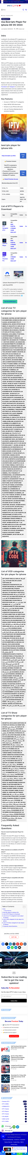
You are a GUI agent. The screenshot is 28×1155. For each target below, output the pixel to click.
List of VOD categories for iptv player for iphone (13, 920)
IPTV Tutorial (5, 1109)
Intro (4, 909)
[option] (14, 960)
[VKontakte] (25, 944)
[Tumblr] (14, 944)
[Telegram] (15, 947)
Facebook (4, 86)
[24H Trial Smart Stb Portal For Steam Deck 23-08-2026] (5, 1049)
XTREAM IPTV (5, 1106)
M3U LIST (13, 232)
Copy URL (14, 937)
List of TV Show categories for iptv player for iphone (13, 923)
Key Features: (8, 910)
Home (3, 15)
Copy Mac (23, 173)
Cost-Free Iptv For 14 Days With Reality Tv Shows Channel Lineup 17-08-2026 (18, 1086)
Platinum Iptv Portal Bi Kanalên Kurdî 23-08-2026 (16, 1)
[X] (6, 944)
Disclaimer (22, 1139)
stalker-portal (5, 1119)
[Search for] (26, 9)
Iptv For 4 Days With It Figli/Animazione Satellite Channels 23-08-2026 (17, 1057)
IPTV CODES (5, 1104)
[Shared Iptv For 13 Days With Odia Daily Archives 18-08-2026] (5, 1078)
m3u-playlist (5, 1116)
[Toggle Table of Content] (23, 906)
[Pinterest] (17, 944)
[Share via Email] (19, 947)
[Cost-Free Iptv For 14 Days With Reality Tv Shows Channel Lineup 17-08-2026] (5, 1088)
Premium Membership (8, 1139)
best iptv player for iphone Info (11, 912)
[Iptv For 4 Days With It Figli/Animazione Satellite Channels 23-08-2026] (5, 1059)
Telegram (12, 86)
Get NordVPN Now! (10, 301)
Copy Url (23, 156)
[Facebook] (3, 944)
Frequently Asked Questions (10, 926)
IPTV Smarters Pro (5, 258)
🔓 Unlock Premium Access (10, 179)
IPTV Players (5, 1111)
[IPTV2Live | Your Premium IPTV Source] (14, 6)
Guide (21, 226)
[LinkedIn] (10, 944)
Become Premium (14, 1036)
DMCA (22, 1142)
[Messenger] (8, 947)
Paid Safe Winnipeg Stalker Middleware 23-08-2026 (12, 964)
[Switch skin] (23, 9)
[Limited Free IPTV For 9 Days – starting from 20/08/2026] (5, 1069)
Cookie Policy (16, 1142)
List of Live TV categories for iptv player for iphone (13, 916)
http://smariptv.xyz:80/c (9, 155)
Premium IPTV (9, 15)
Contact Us (17, 1139)
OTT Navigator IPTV (5, 228)
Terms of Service (8, 1142)
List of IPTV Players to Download (11, 914)
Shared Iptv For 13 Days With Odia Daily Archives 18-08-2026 (18, 1076)
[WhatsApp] (12, 947)
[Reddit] (21, 944)
